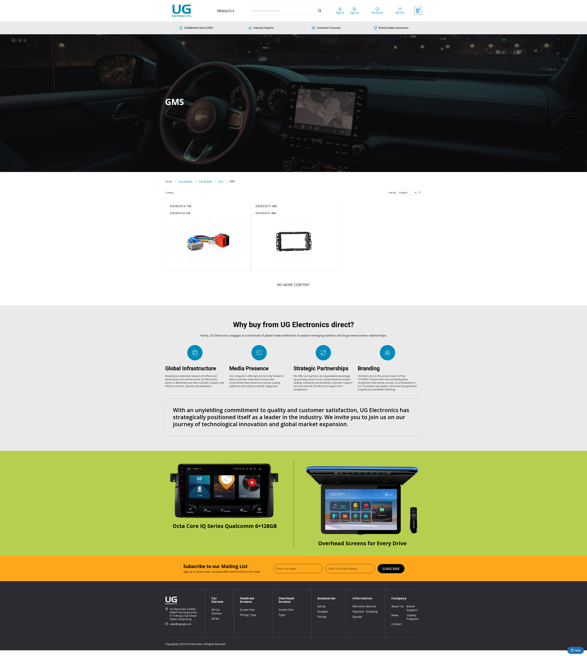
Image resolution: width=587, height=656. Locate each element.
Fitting (321, 617)
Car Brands (205, 181)
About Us (397, 606)
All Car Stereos (216, 611)
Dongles (322, 611)
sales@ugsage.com (180, 624)
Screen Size (247, 609)
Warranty (359, 606)
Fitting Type (248, 615)
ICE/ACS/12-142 (180, 213)
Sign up (354, 12)
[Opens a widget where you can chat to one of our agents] (575, 650)
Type (282, 615)
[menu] (227, 11)
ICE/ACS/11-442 (265, 213)
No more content (293, 284)
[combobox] (286, 10)
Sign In (340, 12)
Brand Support (412, 608)
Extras (321, 606)
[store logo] (181, 11)
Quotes (357, 617)
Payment (358, 611)
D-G (220, 181)
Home (169, 181)
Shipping (372, 611)
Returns (371, 606)
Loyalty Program (412, 617)
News (395, 615)
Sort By (392, 192)
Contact (396, 624)
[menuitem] (225, 11)
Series (215, 618)
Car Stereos (186, 181)
